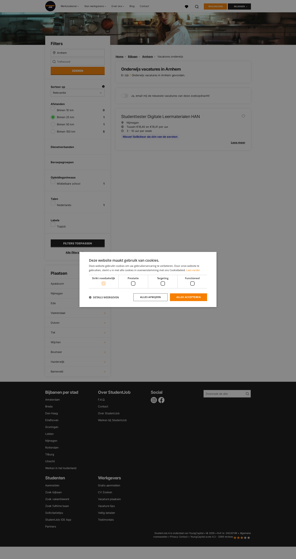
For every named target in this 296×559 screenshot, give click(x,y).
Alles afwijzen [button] (150, 297)
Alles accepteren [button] (188, 297)
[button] (104, 297)
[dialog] (148, 279)
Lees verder (193, 270)
